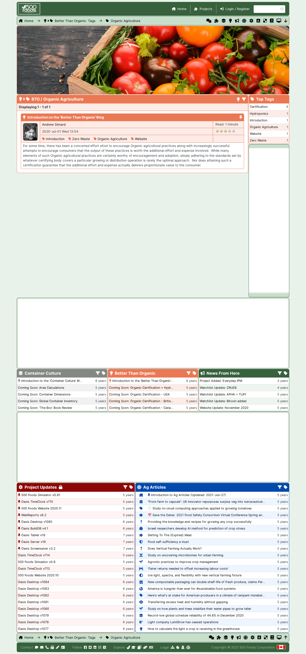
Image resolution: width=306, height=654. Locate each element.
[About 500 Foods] (129, 647)
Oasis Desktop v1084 (33, 582)
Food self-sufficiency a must (168, 542)
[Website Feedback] (36, 647)
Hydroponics (259, 113)
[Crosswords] (265, 20)
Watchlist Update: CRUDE (218, 387)
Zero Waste (81, 139)
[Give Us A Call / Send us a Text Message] (47, 647)
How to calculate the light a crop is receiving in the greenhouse (194, 629)
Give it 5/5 (234, 131)
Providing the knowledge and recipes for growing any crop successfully (199, 522)
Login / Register (237, 9)
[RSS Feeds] (104, 647)
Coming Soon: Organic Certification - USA (139, 394)
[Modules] (131, 487)
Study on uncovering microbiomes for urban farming (185, 555)
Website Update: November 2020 (224, 408)
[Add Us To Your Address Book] (63, 647)
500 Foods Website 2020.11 (41, 508)
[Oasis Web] (279, 20)
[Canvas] (139, 647)
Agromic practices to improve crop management (183, 562)
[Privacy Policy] (182, 647)
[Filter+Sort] (244, 100)
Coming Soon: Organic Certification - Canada (141, 408)
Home (181, 9)
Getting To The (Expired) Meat (170, 535)
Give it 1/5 (217, 131)
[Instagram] (99, 647)
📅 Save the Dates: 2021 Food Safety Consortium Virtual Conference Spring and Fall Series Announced (222, 515)
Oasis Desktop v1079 (33, 615)
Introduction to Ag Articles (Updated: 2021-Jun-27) (188, 495)
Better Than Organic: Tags (75, 21)
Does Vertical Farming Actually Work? (175, 548)
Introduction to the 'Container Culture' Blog (52, 381)
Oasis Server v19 (33, 542)
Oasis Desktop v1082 (33, 595)
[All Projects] (216, 20)
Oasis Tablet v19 (33, 535)
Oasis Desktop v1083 (33, 588)
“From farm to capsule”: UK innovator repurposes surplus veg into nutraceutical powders (212, 501)
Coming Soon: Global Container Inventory (47, 401)
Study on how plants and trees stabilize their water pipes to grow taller (199, 609)
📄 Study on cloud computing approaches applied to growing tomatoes (200, 508)
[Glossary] (271, 20)
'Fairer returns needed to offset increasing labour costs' (188, 568)
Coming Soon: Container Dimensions (44, 394)
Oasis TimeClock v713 (34, 568)
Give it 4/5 (230, 131)
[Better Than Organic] (230, 20)
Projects (206, 9)
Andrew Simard (54, 124)
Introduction (55, 139)
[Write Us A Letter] (57, 647)
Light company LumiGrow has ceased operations (183, 622)
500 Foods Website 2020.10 (38, 575)
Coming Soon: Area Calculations (41, 387)
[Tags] (103, 373)
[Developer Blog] (151, 647)
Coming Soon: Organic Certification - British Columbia (148, 401)
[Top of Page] (285, 637)
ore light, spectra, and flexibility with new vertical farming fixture (194, 575)
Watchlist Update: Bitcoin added (223, 401)
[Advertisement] (269, 220)
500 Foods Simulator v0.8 (36, 562)
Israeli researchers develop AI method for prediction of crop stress (196, 528)
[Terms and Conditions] (188, 647)
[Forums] (208, 20)
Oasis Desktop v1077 (33, 629)
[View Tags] (285, 373)
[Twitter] (90, 647)
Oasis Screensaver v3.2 (38, 548)
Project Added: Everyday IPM (221, 381)
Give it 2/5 (221, 131)
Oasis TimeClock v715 (37, 501)
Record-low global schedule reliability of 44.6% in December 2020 (196, 615)
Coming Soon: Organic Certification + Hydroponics (145, 387)
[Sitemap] (172, 647)
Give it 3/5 (226, 131)
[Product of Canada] (281, 647)
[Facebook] (85, 647)
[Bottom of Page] (285, 20)
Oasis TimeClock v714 (34, 555)
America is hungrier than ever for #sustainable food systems (192, 588)
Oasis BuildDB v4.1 (34, 528)
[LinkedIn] (94, 647)
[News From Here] (237, 20)
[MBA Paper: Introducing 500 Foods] (133, 647)
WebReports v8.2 (33, 515)
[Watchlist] (258, 20)
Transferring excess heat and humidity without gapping (188, 602)
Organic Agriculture (125, 21)
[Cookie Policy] (178, 647)
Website (141, 139)
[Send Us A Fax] (52, 647)
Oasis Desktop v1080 (33, 609)
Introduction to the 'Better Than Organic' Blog (65, 117)
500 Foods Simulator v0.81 (40, 495)
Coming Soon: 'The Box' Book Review (45, 408)
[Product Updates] (251, 20)
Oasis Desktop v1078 (33, 622)
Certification (259, 106)
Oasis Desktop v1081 (33, 602)
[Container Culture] (224, 20)
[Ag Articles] (244, 20)
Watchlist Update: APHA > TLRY (223, 394)
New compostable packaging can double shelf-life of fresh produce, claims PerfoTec (209, 582)
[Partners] (145, 647)
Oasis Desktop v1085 (36, 522)
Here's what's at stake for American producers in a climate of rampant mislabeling (207, 595)
